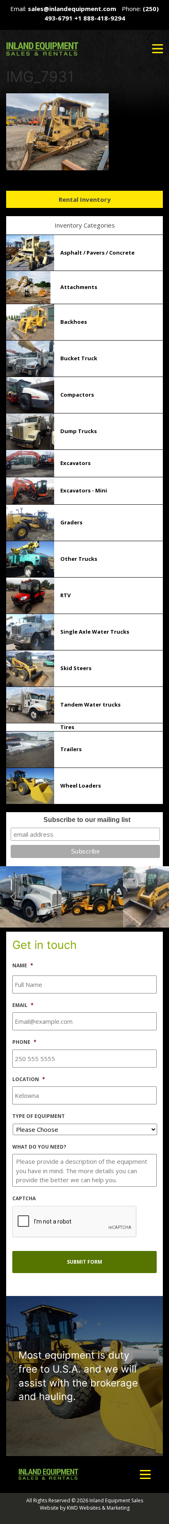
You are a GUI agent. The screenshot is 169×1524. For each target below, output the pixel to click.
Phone (24, 1042)
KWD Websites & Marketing (98, 1507)
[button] (157, 49)
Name (22, 965)
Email (23, 1005)
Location (28, 1079)
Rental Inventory (85, 199)
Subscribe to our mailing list (86, 819)
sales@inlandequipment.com (72, 9)
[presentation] (74, 1222)
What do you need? (39, 1147)
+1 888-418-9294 (99, 18)
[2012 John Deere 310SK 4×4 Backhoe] (34, 896)
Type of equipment (38, 1116)
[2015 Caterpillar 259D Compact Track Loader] (95, 896)
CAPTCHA (24, 1198)
